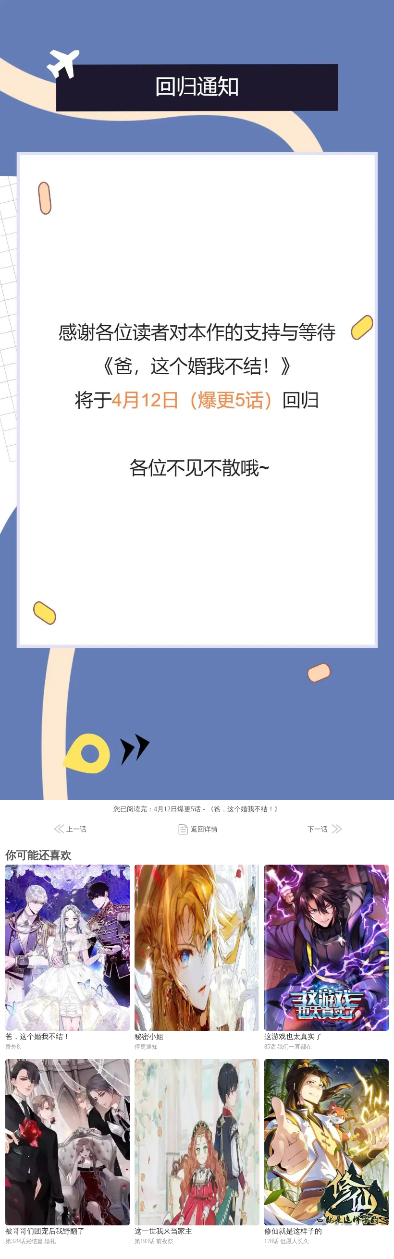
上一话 (76, 829)
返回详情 (204, 829)
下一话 (318, 829)
